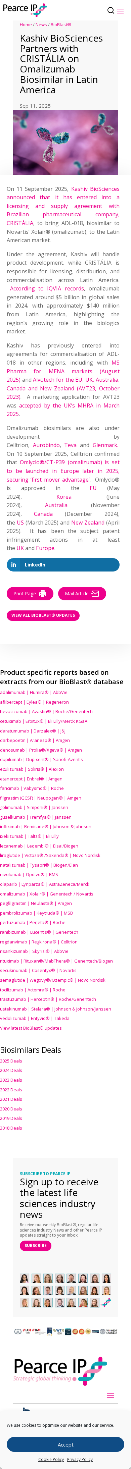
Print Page (24, 593)
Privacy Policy (80, 1459)
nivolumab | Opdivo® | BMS (29, 874)
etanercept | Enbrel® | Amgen (31, 779)
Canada (43, 514)
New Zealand (87, 522)
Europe (45, 548)
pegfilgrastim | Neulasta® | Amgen (36, 903)
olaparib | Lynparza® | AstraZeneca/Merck (44, 884)
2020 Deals (11, 1109)
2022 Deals (11, 1090)
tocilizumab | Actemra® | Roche (33, 990)
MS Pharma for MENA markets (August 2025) (63, 371)
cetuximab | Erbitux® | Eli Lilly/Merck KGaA (43, 721)
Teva (70, 445)
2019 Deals (11, 1118)
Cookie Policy (51, 1459)
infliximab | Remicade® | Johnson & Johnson (45, 826)
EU (93, 488)
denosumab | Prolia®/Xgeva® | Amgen (41, 750)
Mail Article (77, 593)
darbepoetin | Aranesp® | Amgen (35, 740)
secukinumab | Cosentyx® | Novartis (38, 970)
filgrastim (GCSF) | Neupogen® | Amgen (40, 798)
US (20, 522)
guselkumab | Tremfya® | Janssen (36, 817)
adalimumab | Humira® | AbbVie (34, 692)
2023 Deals (11, 1080)
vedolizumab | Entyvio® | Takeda (35, 1018)
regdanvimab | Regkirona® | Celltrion (39, 942)
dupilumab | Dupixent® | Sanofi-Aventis (41, 759)
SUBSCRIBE (36, 1245)
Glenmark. (105, 445)
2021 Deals (11, 1099)
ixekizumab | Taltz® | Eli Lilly (29, 836)
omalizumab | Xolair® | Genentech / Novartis (46, 894)
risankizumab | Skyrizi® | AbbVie (34, 951)
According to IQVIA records (47, 288)
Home (26, 24)
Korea (64, 496)
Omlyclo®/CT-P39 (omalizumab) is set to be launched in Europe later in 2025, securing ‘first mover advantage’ (63, 470)
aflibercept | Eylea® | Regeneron (34, 702)
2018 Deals (11, 1128)
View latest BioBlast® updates (31, 1028)
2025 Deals (11, 1061)
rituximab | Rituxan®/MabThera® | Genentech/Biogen (56, 961)
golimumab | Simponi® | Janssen (34, 807)
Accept (66, 1444)
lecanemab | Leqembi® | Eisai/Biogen (39, 846)
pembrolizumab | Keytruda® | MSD (36, 913)
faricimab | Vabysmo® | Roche (32, 788)
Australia (56, 505)
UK (20, 548)
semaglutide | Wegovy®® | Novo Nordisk (52, 980)
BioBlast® (61, 24)
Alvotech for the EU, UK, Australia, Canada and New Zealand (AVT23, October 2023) (63, 388)
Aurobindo (46, 445)
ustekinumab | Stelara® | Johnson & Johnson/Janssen (55, 1009)
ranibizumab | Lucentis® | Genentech (39, 932)
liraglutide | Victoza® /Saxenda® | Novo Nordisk (50, 855)
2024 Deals (11, 1070)
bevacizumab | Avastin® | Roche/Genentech (46, 711)
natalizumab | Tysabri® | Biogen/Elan (39, 865)
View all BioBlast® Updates (43, 615)
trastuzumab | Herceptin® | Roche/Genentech (48, 999)
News (41, 24)
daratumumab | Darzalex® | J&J (33, 731)
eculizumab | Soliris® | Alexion (32, 769)
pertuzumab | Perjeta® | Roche (33, 922)
